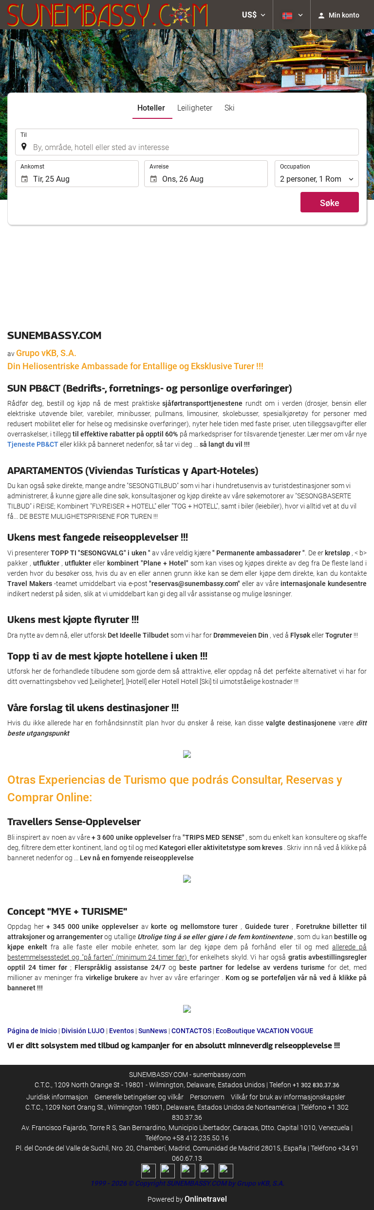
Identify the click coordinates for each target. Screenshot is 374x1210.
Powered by (187, 1199)
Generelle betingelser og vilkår (139, 1097)
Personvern (207, 1097)
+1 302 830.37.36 (316, 1085)
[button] (254, 14)
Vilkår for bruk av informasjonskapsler (288, 1097)
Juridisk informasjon (57, 1097)
